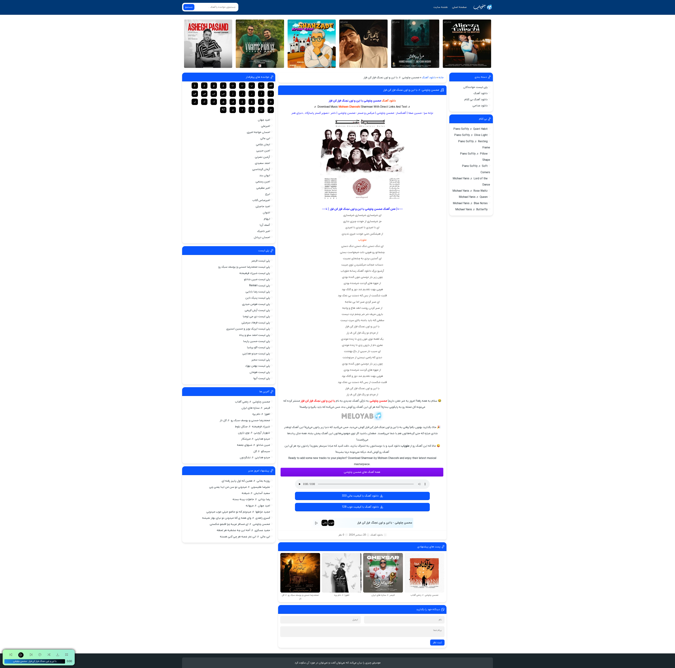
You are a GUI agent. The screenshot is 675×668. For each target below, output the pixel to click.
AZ (223, 109)
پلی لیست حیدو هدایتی (256, 353)
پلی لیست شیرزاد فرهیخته (254, 273)
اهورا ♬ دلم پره (261, 414)
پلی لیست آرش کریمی (257, 310)
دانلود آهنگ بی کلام (476, 99)
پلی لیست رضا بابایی (258, 291)
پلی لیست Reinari (259, 285)
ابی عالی (265, 138)
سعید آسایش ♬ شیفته (256, 493)
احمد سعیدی (262, 163)
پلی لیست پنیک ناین (257, 298)
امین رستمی (263, 181)
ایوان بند (264, 175)
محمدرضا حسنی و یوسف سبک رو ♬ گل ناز (245, 420)
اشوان (266, 212)
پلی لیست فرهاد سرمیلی (256, 322)
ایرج (267, 194)
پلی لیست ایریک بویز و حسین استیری (248, 329)
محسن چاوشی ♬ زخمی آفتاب (252, 402)
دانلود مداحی (480, 105)
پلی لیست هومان (260, 372)
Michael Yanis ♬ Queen (473, 197)
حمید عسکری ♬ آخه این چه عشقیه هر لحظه (243, 530)
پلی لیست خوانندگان (475, 87)
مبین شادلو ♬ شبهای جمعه (253, 445)
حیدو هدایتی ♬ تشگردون (255, 457)
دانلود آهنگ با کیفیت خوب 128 (360, 507)
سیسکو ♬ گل (261, 451)
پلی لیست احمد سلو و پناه (254, 335)
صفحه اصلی (459, 7)
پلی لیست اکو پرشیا (258, 347)
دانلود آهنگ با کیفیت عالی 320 (360, 496)
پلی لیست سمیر (260, 360)
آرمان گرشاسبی (261, 169)
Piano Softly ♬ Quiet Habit (470, 129)
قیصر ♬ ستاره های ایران (256, 408)
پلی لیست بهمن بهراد (257, 366)
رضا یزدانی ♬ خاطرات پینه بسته (251, 499)
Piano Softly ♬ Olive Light (471, 135)
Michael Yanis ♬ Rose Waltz (470, 191)
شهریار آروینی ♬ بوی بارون (254, 432)
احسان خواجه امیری (258, 132)
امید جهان (264, 120)
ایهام (267, 219)
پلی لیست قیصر (260, 261)
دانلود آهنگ (429, 77)
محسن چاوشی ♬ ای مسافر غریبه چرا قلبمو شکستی (240, 524)
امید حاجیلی (263, 206)
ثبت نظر (437, 642)
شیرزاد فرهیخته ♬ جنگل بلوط (252, 426)
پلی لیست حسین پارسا (256, 341)
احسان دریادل (262, 237)
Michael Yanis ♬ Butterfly (471, 209)
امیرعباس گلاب (261, 200)
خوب (331, 523)
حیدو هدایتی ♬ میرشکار (255, 439)
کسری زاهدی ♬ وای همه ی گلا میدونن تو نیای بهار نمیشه (236, 518)
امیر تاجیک (263, 231)
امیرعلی (265, 126)
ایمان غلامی (263, 144)
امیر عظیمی (263, 188)
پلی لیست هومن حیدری (256, 304)
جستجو (189, 7)
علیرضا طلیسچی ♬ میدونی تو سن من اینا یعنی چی (239, 487)
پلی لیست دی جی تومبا (256, 316)
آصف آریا (265, 225)
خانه (441, 77)
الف (270, 85)
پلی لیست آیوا (261, 378)
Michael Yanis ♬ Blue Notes (470, 203)
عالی (324, 523)
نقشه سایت (440, 7)
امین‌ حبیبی (263, 150)
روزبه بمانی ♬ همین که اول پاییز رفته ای (246, 481)
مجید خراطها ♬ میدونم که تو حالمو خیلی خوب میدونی (238, 512)
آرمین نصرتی (262, 157)
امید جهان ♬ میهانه (258, 505)
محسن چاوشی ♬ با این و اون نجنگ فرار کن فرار (411, 90)
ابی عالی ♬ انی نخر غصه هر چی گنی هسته (245, 536)
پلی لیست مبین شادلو (257, 279)
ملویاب (362, 240)
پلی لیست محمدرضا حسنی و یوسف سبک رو (244, 267)
